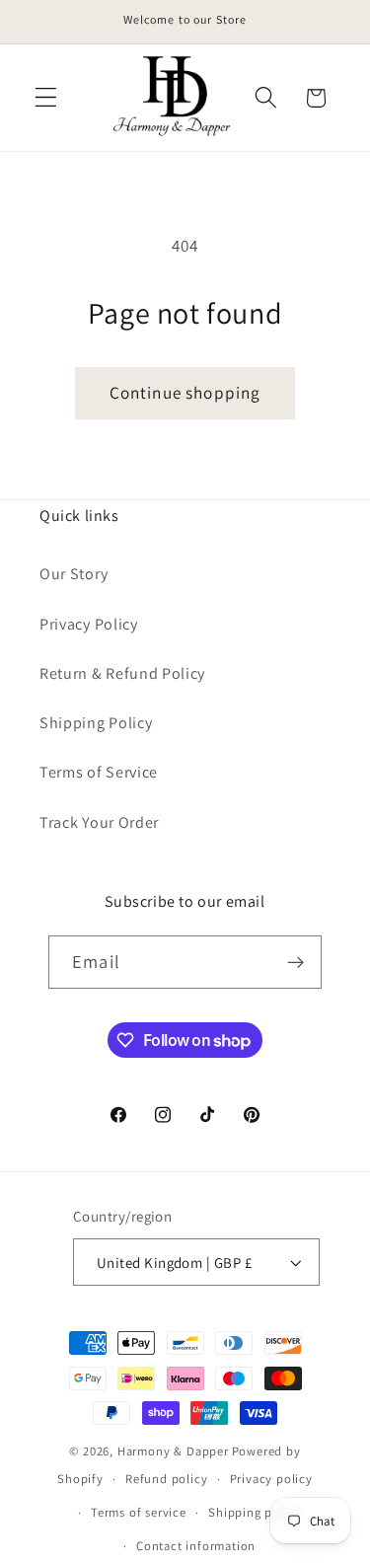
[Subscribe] (295, 962)
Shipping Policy (95, 722)
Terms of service (138, 1512)
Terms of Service (98, 772)
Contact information (196, 1545)
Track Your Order (99, 822)
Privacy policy (271, 1478)
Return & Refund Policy (122, 673)
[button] (46, 98)
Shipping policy (254, 1512)
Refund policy (166, 1478)
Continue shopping (185, 392)
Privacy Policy (88, 624)
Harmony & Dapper (173, 1451)
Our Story (73, 573)
